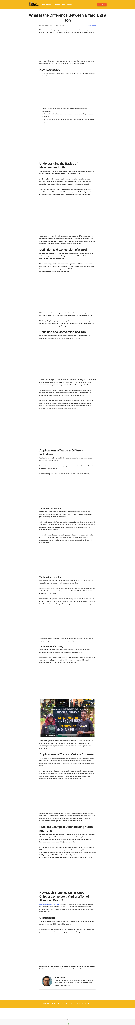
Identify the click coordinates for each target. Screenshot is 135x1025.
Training (69, 4)
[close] (68, 1019)
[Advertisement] (67, 797)
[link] (42, 709)
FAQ (63, 4)
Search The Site (102, 4)
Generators (57, 4)
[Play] (76, 702)
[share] (91, 709)
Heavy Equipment (46, 4)
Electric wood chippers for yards (49, 904)
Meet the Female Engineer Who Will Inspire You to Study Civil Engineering (67, 709)
